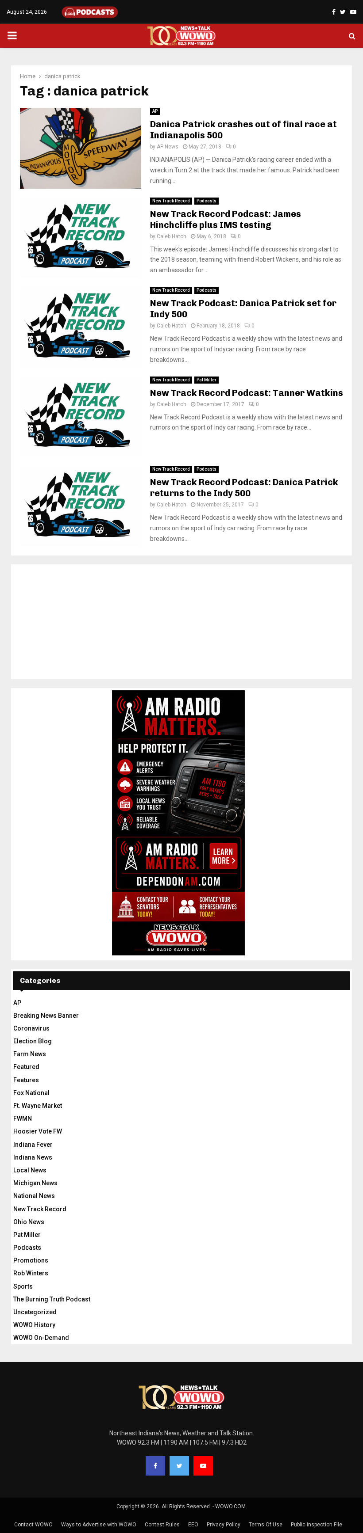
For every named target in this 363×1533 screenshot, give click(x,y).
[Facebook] (155, 1466)
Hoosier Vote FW (37, 1131)
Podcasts (206, 200)
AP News (167, 147)
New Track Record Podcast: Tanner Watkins (246, 393)
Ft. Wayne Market (37, 1105)
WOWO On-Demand (41, 1337)
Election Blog (32, 1041)
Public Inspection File (316, 1525)
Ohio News (28, 1221)
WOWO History (34, 1324)
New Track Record (171, 200)
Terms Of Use (265, 1525)
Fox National (31, 1092)
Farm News (29, 1054)
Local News (29, 1170)
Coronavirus (31, 1028)
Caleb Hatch (171, 236)
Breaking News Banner (46, 1015)
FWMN (22, 1118)
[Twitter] (179, 1466)
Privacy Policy (223, 1525)
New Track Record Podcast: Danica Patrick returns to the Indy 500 (244, 487)
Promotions (30, 1260)
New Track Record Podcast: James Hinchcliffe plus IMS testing (225, 219)
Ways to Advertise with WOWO (98, 1525)
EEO (193, 1525)
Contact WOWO (33, 1525)
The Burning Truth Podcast (51, 1299)
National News (34, 1195)
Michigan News (35, 1183)
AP (155, 111)
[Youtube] (203, 1466)
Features (26, 1080)
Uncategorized (35, 1312)
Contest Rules (162, 1525)
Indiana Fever (33, 1144)
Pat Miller (206, 379)
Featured (26, 1066)
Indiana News (32, 1157)
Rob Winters (30, 1273)
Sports (23, 1286)
